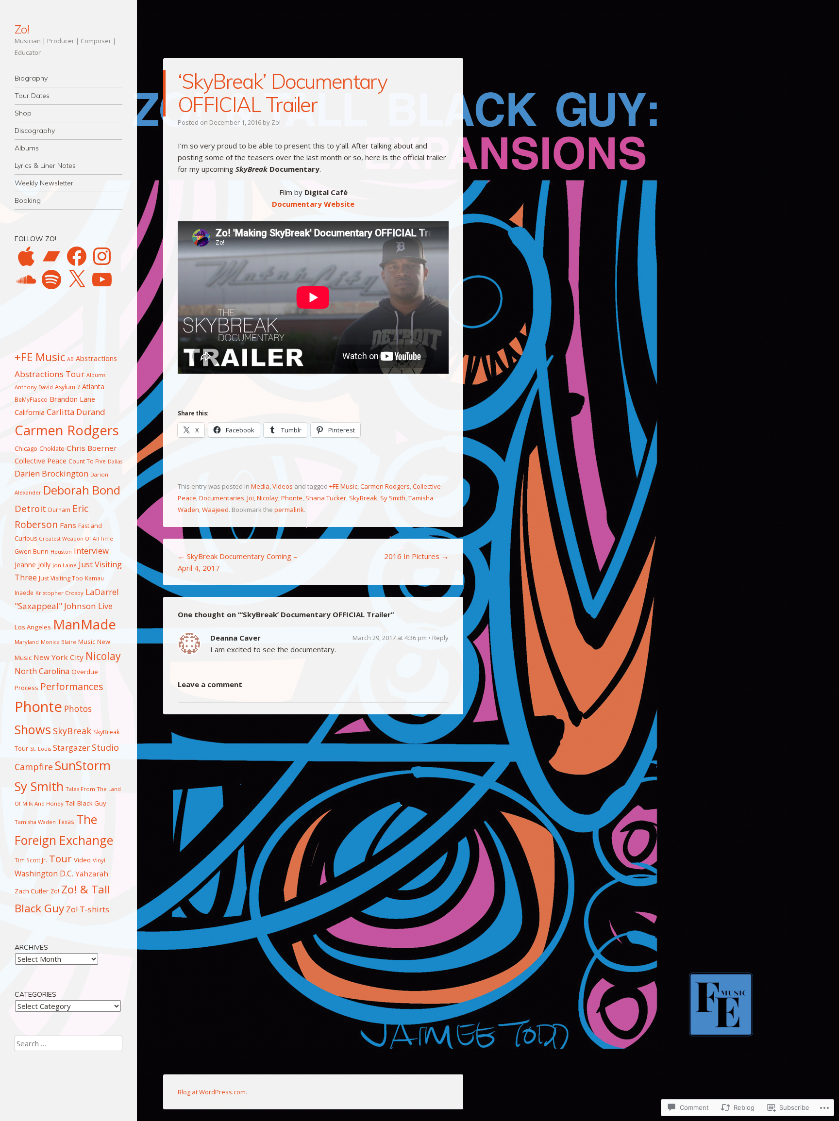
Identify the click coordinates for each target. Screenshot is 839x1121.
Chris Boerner (92, 448)
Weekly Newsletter (44, 183)
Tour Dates (32, 95)
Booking (28, 200)
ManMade (84, 624)
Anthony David (34, 387)
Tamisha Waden (35, 821)
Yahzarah (91, 873)
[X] (76, 279)
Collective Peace (41, 460)
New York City (59, 657)
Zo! (22, 29)
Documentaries (221, 498)
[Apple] (26, 256)
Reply (440, 637)
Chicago (26, 449)
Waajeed (215, 509)
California (30, 412)
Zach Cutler (32, 891)
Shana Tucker (325, 498)
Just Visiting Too (61, 578)
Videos (282, 486)
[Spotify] (51, 279)
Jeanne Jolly (32, 564)
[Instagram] (102, 256)
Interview (91, 550)
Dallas (115, 461)
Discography (35, 130)
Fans (68, 525)
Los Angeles (33, 627)
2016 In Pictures (416, 556)
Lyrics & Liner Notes (45, 165)
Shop (23, 113)
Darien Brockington (51, 473)
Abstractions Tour (49, 373)
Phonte (291, 498)
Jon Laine (64, 565)
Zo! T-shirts (87, 909)
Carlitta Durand (76, 411)
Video (82, 860)
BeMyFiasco (31, 399)
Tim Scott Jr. (31, 860)
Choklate (52, 449)
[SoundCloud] (26, 279)
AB (70, 359)
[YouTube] (102, 279)
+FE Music (343, 486)
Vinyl (99, 860)
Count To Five (87, 461)
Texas (66, 821)
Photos (78, 708)
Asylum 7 (67, 387)
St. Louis (40, 748)
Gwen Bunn (32, 551)
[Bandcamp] (51, 256)
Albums (27, 148)
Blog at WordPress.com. (212, 1092)
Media (260, 486)
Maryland (27, 641)
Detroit (30, 508)
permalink (289, 509)
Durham (59, 509)
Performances (71, 686)
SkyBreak (363, 498)
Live (105, 606)
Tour (60, 858)
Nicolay (267, 498)
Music (86, 641)
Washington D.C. (44, 873)
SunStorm (83, 765)
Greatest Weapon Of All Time (76, 538)
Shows (33, 729)
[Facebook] (76, 256)
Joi (250, 498)
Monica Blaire (58, 642)
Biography (31, 78)
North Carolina (42, 671)
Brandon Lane (72, 399)
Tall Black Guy (86, 803)
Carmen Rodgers (385, 486)
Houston (61, 551)
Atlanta (93, 386)
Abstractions (96, 358)
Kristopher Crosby (59, 592)
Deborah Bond (81, 490)
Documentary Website (313, 204)
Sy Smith (392, 498)
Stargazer (71, 747)
